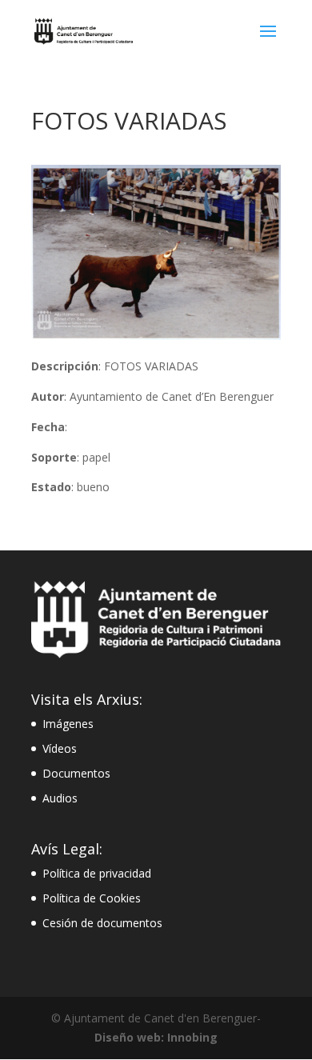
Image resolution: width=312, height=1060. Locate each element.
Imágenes (68, 723)
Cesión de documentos (102, 922)
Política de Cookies (91, 898)
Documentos (76, 773)
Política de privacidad (96, 873)
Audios (60, 798)
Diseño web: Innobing (156, 1037)
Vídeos (59, 748)
